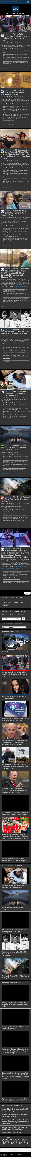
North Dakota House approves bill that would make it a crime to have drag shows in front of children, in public (15, 174)
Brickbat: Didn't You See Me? (11, 1132)
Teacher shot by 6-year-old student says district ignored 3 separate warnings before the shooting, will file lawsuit (16, 297)
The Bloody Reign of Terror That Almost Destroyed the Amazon (15, 499)
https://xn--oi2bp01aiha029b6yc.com (9, 568)
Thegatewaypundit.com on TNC (21, 103)
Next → (27, 593)
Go (23, 618)
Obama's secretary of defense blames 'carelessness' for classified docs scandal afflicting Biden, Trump (14, 742)
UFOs (22, 602)
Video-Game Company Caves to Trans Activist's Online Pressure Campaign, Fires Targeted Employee (16, 581)
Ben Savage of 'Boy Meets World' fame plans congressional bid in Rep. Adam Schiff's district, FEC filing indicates (15, 357)
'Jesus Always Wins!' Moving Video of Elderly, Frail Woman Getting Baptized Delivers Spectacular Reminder (16, 294)
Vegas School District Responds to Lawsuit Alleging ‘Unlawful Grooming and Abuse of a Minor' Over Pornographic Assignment (15, 290)
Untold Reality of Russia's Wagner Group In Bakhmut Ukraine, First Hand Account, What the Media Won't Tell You (15, 836)
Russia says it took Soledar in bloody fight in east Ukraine (16, 515)
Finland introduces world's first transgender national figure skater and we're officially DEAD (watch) (16, 571)
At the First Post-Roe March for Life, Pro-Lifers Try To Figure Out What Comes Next (15, 575)
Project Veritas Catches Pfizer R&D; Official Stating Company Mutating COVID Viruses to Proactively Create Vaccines (16, 111)
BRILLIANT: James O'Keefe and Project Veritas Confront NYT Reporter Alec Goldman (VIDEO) (16, 115)
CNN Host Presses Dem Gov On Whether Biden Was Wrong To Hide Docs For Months (15, 409)
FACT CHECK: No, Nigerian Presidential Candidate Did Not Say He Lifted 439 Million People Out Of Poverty (16, 58)
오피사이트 (10, 563)
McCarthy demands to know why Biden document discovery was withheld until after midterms (14, 468)
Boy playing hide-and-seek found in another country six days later (14, 393)
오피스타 (24, 1139)
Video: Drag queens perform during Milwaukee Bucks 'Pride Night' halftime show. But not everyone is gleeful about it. (15, 178)
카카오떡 (5, 1139)
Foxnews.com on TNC (19, 345)
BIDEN (10, 602)
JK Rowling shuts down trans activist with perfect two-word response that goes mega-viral (15, 578)
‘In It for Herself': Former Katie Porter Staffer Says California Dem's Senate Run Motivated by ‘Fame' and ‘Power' (15, 352)
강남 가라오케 (14, 1139)
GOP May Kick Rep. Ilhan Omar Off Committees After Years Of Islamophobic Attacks (15, 235)
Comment (3, 48)
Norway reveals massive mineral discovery (15, 446)
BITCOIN (16, 602)
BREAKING (5, 605)
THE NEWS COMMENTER (10, 2)
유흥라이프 (5, 1141)
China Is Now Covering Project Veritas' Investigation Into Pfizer (12, 92)
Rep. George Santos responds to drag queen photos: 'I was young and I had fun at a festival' (15, 171)
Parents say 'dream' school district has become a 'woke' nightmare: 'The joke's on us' (16, 301)
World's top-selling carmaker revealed (15, 652)
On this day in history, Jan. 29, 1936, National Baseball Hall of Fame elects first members (14, 332)
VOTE (7, 34)
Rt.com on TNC (17, 454)
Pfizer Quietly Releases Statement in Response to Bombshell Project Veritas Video (15, 107)
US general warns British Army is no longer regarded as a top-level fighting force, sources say (15, 766)
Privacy (5, 1155)
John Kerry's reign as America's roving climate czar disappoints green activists (15, 512)
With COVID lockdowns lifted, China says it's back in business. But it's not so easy (15, 37)
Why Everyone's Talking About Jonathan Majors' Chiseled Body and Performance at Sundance (15, 1121)
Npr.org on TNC (17, 48)
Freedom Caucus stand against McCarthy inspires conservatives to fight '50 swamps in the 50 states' (15, 790)
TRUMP (4, 602)
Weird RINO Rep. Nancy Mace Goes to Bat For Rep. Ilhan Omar (14, 213)
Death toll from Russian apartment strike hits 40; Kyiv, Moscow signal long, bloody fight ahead (15, 518)
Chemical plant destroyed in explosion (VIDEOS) (14, 520)
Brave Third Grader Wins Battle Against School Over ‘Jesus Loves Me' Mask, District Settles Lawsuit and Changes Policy (15, 273)
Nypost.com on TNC (19, 402)
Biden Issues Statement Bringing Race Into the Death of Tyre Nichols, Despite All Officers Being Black (15, 1051)
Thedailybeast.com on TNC (20, 509)
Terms (1, 1155)
